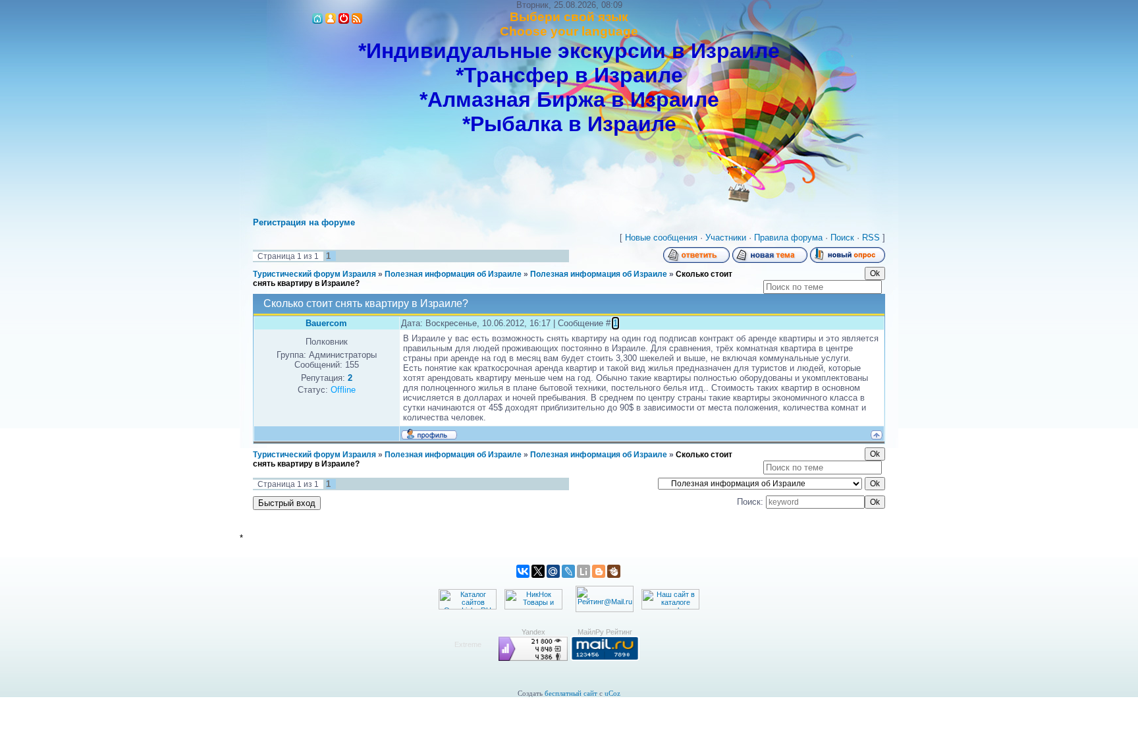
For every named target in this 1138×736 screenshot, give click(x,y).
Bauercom (326, 323)
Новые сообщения (661, 237)
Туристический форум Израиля (314, 274)
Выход (344, 18)
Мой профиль (330, 18)
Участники (725, 237)
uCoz (612, 693)
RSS (357, 18)
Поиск (842, 237)
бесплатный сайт (571, 693)
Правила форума (788, 237)
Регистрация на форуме (304, 222)
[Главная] (317, 18)
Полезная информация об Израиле (453, 274)
